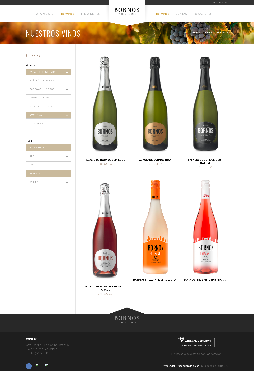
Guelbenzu (37, 123)
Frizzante (37, 147)
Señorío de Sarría (42, 80)
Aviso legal (169, 366)
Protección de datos (188, 366)
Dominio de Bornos (43, 98)
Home (196, 32)
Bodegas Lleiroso (42, 89)
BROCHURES (203, 13)
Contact (182, 13)
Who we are (44, 13)
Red (32, 156)
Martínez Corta (41, 106)
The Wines (66, 13)
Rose (33, 165)
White (34, 182)
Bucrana (36, 115)
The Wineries (90, 13)
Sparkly (35, 173)
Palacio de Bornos (43, 72)
